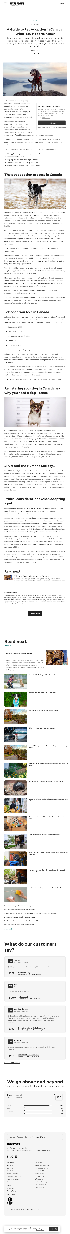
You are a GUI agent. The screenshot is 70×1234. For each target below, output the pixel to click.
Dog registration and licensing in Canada (22, 160)
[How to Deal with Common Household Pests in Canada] (15, 787)
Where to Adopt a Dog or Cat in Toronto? (19, 653)
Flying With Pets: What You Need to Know (42, 728)
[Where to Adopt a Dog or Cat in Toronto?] (57, 660)
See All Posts (35, 613)
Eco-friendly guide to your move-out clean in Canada (45, 888)
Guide (35, 20)
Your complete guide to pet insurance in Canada (43, 710)
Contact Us (10, 1182)
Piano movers (39, 1173)
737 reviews (46, 118)
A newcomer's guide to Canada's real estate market (20, 917)
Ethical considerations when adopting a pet (23, 166)
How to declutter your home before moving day (19, 906)
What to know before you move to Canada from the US (21, 921)
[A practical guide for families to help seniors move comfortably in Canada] (15, 805)
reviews (19, 1098)
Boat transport (40, 1187)
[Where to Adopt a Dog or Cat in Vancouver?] (15, 699)
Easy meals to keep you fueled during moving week (20, 909)
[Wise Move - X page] (35, 54)
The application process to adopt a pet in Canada (25, 154)
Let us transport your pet (49, 106)
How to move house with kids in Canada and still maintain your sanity (48, 817)
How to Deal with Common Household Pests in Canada (46, 781)
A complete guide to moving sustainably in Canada (44, 834)
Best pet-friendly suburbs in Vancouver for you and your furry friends (48, 746)
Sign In (62, 3)
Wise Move (8, 595)
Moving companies (41, 1165)
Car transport (39, 1184)
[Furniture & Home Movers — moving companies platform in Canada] (17, 3)
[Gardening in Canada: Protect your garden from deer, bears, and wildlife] (15, 770)
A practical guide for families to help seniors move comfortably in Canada (48, 800)
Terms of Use (11, 1188)
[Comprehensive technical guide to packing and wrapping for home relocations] (15, 876)
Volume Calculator (13, 1179)
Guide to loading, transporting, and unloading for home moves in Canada (48, 853)
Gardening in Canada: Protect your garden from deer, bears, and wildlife (48, 764)
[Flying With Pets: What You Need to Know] (15, 734)
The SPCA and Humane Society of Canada (22, 163)
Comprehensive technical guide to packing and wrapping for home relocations (47, 871)
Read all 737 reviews (12, 1063)
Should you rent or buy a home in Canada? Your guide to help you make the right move (30, 913)
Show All (8, 645)
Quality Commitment (14, 1176)
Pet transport (39, 1176)
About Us (10, 1165)
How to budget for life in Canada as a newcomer (19, 924)
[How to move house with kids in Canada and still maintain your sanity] (15, 823)
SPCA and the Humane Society (28, 465)
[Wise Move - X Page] (11, 1156)
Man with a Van (40, 1171)
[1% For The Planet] (21, 1201)
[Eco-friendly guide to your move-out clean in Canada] (15, 894)
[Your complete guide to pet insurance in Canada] (15, 716)
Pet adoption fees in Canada (17, 157)
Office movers (39, 1179)
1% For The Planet (13, 1173)
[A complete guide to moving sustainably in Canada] (15, 841)
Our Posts (10, 1171)
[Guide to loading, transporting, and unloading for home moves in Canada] (15, 859)
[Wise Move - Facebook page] (31, 54)
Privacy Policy (11, 1191)
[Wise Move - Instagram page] (38, 54)
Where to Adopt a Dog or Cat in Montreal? (42, 675)
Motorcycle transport (42, 1182)
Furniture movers (40, 1168)
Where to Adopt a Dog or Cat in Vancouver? (42, 692)
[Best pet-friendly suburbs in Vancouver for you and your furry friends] (15, 752)
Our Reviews (11, 1168)
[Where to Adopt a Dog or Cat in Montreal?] (15, 681)
